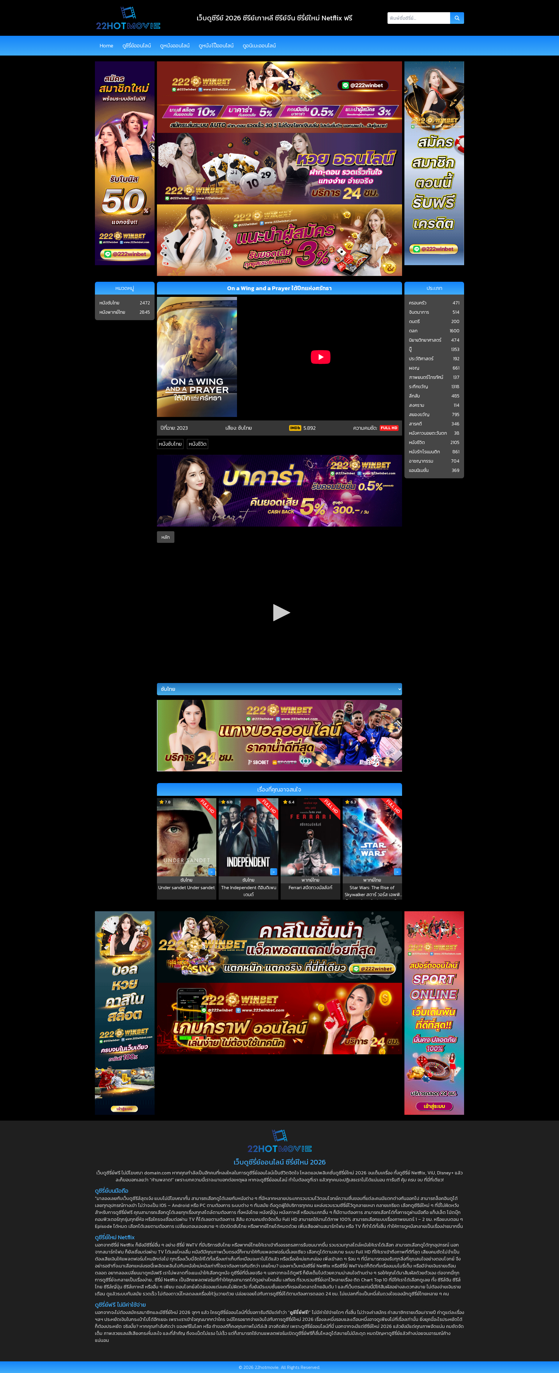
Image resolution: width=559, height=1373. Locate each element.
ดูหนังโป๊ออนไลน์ (216, 45)
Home (106, 45)
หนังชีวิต (197, 444)
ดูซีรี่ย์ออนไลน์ (137, 45)
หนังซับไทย (170, 444)
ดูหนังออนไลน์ (175, 45)
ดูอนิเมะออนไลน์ (259, 45)
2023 (182, 428)
